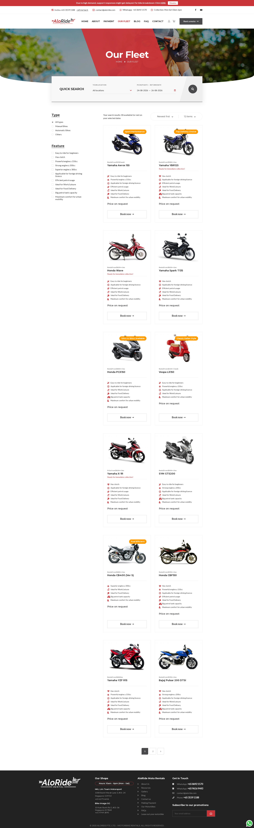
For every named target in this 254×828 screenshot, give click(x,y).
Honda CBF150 (168, 575)
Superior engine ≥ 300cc (66, 169)
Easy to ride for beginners (66, 153)
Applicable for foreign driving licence (68, 174)
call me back (82, 10)
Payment (109, 21)
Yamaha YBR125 (168, 165)
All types (59, 122)
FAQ (146, 21)
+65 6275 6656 (102, 799)
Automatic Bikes (63, 130)
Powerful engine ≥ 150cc (66, 161)
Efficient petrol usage (65, 180)
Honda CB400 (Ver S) (120, 575)
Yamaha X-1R (115, 473)
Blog (137, 21)
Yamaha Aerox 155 (118, 165)
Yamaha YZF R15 (117, 680)
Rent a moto (189, 21)
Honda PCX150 (116, 372)
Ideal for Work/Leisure (65, 184)
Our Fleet (124, 21)
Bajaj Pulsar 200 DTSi (172, 680)
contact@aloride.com (105, 10)
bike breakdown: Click (152, 3)
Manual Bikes (61, 126)
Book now (125, 214)
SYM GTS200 (167, 473)
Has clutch (60, 157)
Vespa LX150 (166, 372)
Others (58, 134)
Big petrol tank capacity (66, 192)
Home (84, 21)
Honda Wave (115, 270)
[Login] (169, 21)
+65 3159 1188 (68, 10)
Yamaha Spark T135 (171, 270)
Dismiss (172, 3)
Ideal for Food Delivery (65, 188)
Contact (158, 21)
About (96, 21)
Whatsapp (135, 9)
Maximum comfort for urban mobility (68, 197)
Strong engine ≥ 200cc (65, 165)
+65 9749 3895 (102, 812)
